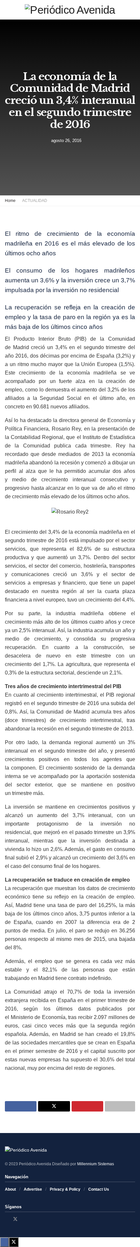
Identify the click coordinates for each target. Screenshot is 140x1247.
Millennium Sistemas (95, 1164)
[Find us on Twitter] (15, 1219)
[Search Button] (132, 10)
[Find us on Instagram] (24, 1219)
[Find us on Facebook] (6, 1219)
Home (10, 200)
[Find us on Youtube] (32, 1219)
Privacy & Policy (65, 1189)
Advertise (33, 1189)
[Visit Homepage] (70, 9)
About (10, 1189)
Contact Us (98, 1189)
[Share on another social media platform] (120, 1106)
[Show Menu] (7, 10)
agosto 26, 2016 (66, 140)
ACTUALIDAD (34, 200)
